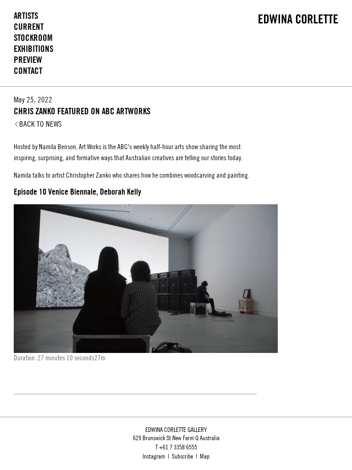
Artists (26, 15)
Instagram (154, 456)
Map (204, 456)
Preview (28, 60)
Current (29, 26)
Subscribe (182, 456)
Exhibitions (33, 49)
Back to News (40, 124)
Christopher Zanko (88, 175)
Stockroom (33, 38)
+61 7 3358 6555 (178, 447)
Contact (28, 71)
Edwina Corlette (298, 19)
